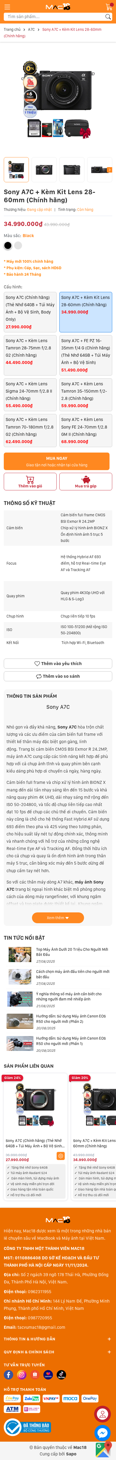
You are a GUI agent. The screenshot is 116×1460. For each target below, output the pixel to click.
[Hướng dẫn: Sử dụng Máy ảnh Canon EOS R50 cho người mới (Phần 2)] (19, 1021)
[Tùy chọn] (61, 1156)
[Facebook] (8, 1375)
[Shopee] (35, 1375)
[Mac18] (58, 1219)
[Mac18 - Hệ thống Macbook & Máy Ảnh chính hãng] (58, 6)
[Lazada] (48, 1375)
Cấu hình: (13, 286)
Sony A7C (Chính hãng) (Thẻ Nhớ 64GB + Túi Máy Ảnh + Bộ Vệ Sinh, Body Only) (34, 1145)
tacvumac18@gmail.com (41, 1327)
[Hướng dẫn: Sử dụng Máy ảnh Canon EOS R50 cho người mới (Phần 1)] (19, 1043)
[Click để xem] (58, 100)
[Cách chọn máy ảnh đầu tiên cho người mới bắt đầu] (19, 976)
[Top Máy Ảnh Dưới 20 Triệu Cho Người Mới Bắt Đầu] (19, 954)
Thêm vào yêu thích (61, 663)
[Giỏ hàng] (109, 7)
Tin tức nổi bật (24, 938)
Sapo (71, 1453)
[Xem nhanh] (61, 1094)
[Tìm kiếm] (108, 17)
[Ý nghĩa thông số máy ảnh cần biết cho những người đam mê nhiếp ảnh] (19, 999)
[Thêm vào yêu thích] (61, 1105)
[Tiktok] (61, 1375)
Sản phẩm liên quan (29, 1066)
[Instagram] (21, 1375)
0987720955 (40, 1317)
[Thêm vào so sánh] (61, 1116)
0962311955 (39, 1291)
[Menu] (7, 7)
